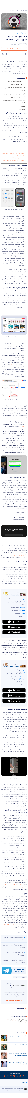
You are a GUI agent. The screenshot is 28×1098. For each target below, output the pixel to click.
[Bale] (4, 1076)
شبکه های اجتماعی (12, 10)
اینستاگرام (15, 977)
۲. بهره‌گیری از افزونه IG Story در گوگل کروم (15, 88)
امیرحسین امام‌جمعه (23, 43)
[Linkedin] (20, 1076)
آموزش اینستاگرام (22, 977)
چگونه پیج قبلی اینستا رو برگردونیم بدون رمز (13, 160)
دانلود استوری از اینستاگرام (18, 158)
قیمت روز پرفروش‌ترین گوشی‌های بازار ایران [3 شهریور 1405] (18, 1063)
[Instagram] (23, 1076)
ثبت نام (14, 1020)
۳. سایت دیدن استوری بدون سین (17, 91)
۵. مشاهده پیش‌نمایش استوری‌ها (17, 97)
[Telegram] (17, 1076)
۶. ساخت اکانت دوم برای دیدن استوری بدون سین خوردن (14, 101)
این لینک (12, 365)
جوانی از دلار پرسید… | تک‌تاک (21, 1045)
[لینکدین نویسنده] (11, 988)
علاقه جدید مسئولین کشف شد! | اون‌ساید (18, 1036)
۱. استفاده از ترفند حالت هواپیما (18, 84)
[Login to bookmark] (26, 54)
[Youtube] (11, 1076)
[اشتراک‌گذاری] (21, 54)
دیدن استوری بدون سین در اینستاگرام (16, 81)
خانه (26, 10)
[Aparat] (8, 1076)
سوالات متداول (21, 109)
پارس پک (12, 1090)
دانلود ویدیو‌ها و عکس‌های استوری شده (17, 555)
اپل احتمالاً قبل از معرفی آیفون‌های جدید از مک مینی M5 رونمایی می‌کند (18, 1054)
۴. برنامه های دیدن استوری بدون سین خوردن (14, 94)
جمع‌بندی (23, 106)
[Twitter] (14, 1076)
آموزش (20, 10)
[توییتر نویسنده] (9, 988)
